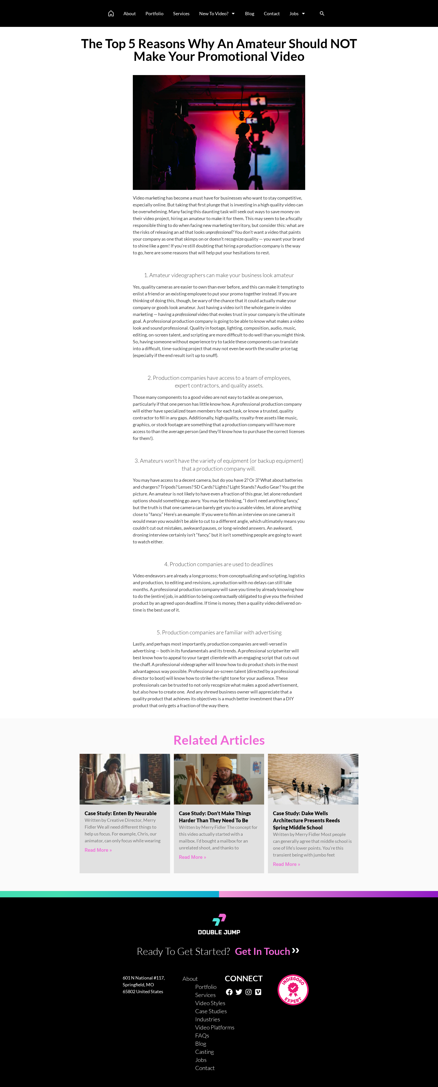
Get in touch (262, 951)
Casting (204, 1051)
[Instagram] (248, 992)
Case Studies (211, 1010)
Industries (207, 1019)
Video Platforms (214, 1027)
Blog (249, 13)
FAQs (202, 1035)
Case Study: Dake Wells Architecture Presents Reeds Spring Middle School (306, 820)
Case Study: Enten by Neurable (121, 813)
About (129, 13)
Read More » (98, 850)
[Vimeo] (258, 992)
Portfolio (154, 13)
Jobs (294, 13)
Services (181, 13)
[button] (322, 13)
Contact (272, 13)
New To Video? (213, 13)
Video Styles (210, 1002)
